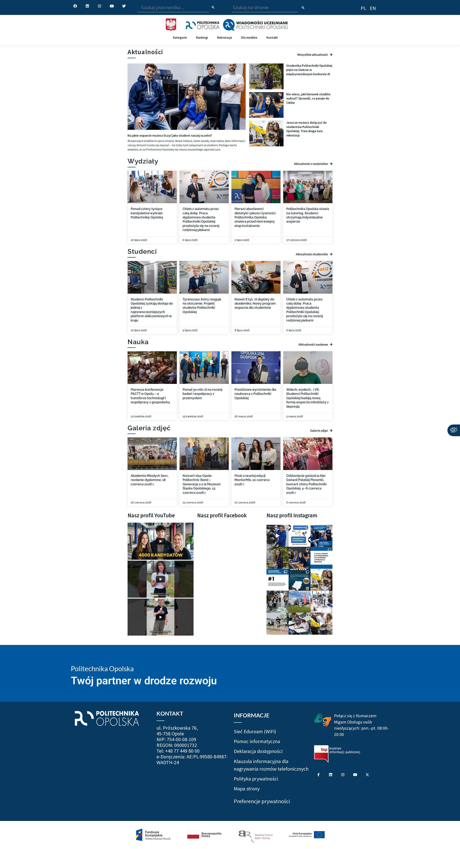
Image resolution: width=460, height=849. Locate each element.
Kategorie (180, 37)
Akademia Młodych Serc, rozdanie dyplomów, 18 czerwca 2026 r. (150, 480)
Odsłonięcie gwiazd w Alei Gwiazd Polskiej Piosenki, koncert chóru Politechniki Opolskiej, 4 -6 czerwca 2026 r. (306, 484)
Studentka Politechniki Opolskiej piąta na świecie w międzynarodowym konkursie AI (309, 69)
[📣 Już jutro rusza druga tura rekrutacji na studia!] (277, 580)
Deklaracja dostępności (258, 751)
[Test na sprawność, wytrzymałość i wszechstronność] (277, 624)
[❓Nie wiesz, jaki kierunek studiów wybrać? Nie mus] (299, 558)
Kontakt (272, 37)
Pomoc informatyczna (257, 741)
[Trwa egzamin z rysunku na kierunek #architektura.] (299, 624)
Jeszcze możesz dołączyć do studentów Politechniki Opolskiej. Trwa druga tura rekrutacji (306, 128)
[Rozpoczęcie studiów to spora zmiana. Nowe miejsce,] (321, 536)
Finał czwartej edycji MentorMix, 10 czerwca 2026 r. (252, 480)
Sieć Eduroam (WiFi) (255, 731)
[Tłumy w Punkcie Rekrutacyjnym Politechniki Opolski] (277, 602)
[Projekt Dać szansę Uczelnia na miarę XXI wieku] (230, 835)
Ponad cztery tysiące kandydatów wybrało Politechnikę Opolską (147, 213)
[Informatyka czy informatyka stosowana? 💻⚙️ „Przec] (299, 536)
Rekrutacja (224, 37)
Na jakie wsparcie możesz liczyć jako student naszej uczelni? (170, 135)
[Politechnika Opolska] (202, 24)
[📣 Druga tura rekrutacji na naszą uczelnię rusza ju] (321, 580)
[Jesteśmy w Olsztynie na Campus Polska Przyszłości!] (277, 536)
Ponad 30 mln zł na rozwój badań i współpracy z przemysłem (202, 394)
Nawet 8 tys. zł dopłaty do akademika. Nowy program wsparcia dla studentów (255, 303)
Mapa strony (247, 788)
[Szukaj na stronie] (303, 8)
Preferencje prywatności (262, 801)
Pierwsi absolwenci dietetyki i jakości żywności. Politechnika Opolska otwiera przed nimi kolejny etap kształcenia (255, 217)
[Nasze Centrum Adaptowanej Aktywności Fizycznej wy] (299, 580)
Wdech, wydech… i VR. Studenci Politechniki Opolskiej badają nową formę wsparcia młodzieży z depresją (307, 398)
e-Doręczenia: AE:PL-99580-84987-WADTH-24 (192, 759)
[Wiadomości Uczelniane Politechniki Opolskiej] (255, 25)
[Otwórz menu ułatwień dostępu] (453, 430)
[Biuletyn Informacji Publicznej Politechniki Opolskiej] (337, 754)
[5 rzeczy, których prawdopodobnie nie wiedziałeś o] (321, 558)
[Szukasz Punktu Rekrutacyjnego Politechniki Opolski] (299, 602)
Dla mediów (249, 37)
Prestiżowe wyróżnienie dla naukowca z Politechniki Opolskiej (255, 394)
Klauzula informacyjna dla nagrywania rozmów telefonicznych (271, 765)
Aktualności (145, 52)
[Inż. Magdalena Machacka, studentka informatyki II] (277, 558)
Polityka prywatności (256, 778)
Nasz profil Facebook (222, 515)
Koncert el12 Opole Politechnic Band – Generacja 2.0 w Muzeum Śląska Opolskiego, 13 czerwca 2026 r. (202, 484)
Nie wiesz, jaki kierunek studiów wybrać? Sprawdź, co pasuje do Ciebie (308, 98)
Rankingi (202, 37)
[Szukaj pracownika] (213, 7)
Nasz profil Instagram (291, 515)
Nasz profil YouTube (151, 515)
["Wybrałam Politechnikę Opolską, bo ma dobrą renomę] (321, 602)
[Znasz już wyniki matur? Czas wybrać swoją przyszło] (321, 624)
